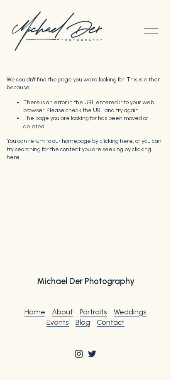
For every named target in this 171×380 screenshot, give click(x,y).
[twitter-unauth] (92, 354)
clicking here (116, 140)
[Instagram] (79, 354)
